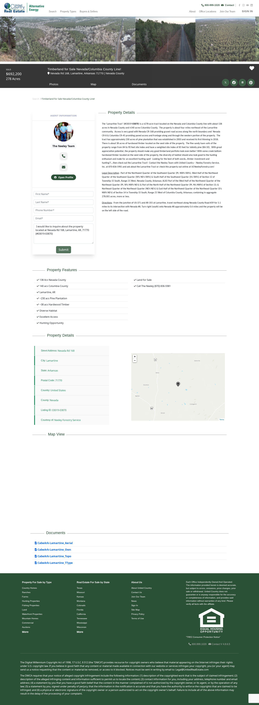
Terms (221, 419)
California (81, 614)
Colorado (81, 605)
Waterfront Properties (32, 614)
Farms (25, 596)
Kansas (80, 596)
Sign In (134, 605)
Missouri (81, 592)
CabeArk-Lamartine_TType (55, 563)
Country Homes (29, 588)
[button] (63, 156)
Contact (216, 644)
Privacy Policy (137, 614)
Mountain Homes (30, 618)
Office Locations (207, 11)
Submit (63, 250)
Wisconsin (81, 627)
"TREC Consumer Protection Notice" (203, 637)
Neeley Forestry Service (67, 420)
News (134, 601)
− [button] (135, 360)
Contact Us (136, 592)
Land (24, 610)
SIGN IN (247, 11)
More (25, 631)
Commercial (27, 623)
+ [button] (135, 356)
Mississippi (82, 623)
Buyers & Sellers (89, 11)
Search (35, 98)
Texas (79, 588)
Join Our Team (138, 596)
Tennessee (82, 618)
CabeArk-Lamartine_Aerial (55, 543)
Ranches (26, 592)
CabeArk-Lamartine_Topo (54, 556)
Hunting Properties (31, 601)
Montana (81, 601)
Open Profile (65, 177)
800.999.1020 (199, 644)
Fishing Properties (30, 605)
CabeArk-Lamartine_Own (54, 549)
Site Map (135, 610)
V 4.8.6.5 (225, 644)
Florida (80, 610)
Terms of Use (137, 618)
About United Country (141, 588)
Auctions (26, 627)
